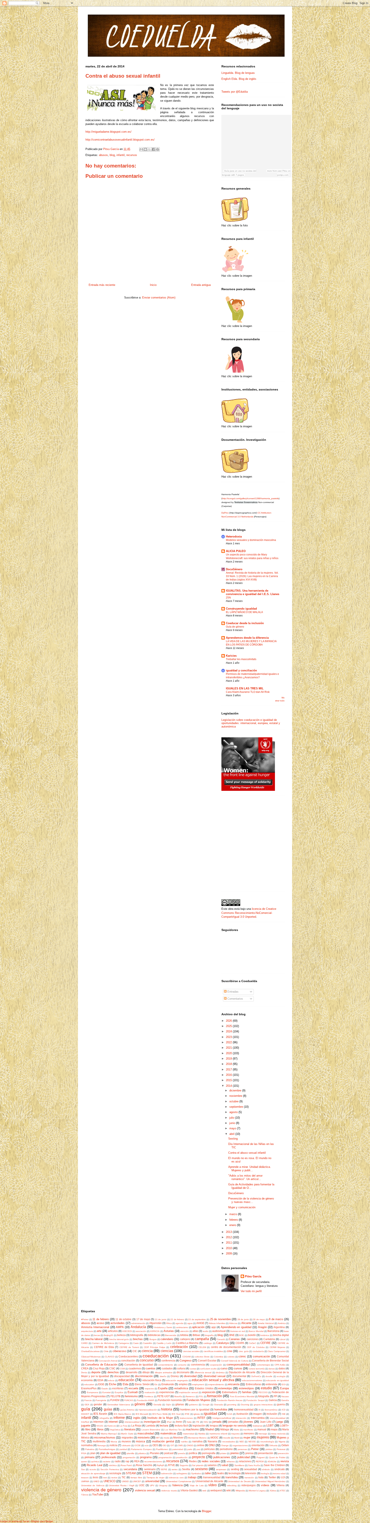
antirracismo (182, 1327)
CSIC (112, 1368)
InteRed (85, 1422)
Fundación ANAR (145, 1400)
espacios (149, 1388)
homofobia (220, 1409)
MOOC (215, 1437)
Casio (136, 1343)
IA (259, 1410)
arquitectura (87, 1331)
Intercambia (258, 1417)
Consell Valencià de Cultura (234, 1361)
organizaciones (240, 1445)
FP (275, 1396)
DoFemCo (256, 1376)
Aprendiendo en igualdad (236, 1327)
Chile (106, 1351)
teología (265, 1473)
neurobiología (267, 1441)
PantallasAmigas (107, 1449)
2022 (229, 1042)
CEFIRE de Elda (104, 1347)
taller (208, 1473)
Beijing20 (108, 1335)
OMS (180, 1445)
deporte (95, 1372)
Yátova (84, 1494)
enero (233, 1225)
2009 (229, 1253)
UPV (152, 1485)
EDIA (100, 1380)
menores (249, 1433)
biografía (209, 1335)
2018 (229, 1064)
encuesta (233, 1384)
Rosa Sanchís (144, 1465)
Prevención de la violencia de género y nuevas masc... (251, 1200)
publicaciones (221, 1457)
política (193, 1453)
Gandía (285, 1400)
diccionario (183, 1372)
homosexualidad (244, 1409)
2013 (229, 1232)
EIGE (101, 1384)
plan (92, 1453)
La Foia (123, 1426)
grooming (231, 1404)
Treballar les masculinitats (241, 659)
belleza (121, 1335)
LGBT (270, 1425)
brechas (138, 1339)
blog (112, 155)
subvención (167, 1473)
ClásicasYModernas (91, 1356)
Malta (236, 1429)
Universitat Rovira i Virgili (121, 1485)
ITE (197, 1422)
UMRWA (85, 1481)
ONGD (190, 1445)
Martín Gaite (127, 1433)
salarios (212, 1465)
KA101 (100, 1426)
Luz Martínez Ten (173, 1429)
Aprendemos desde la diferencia (247, 637)
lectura (164, 1425)
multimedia (99, 1441)
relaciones (245, 1461)
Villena (280, 1485)
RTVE (171, 1465)
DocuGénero (234, 569)
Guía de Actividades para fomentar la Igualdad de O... (251, 1186)
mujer (246, 1437)
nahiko (184, 1441)
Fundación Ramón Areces (230, 1400)
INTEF (201, 1417)
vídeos (265, 1485)
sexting (235, 1469)
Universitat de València (92, 1485)
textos (114, 1477)
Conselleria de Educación (101, 1364)
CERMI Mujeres (277, 1347)
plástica (142, 1453)
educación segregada (177, 1380)
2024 (229, 1031)
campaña (202, 1339)
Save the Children (274, 1465)
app (213, 1327)
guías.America (127, 1410)
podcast (168, 1453)
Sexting (233, 1138)
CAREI (84, 1343)
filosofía (178, 1396)
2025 (229, 1026)
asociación (141, 1331)
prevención (283, 1453)
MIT (158, 1438)
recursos (131, 155)
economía (87, 1380)
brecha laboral (94, 1339)
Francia (88, 1400)
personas (242, 1449)
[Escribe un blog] (145, 149)
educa (111, 1380)
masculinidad (145, 1433)
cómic (242, 1356)
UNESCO (109, 1481)
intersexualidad (132, 1422)
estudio (266, 1388)
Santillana (239, 1465)
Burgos (153, 1339)
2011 (229, 1242)
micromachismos (104, 1437)
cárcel (282, 1339)
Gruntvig (245, 1404)
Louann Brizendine (151, 1429)
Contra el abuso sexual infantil (247, 1152)
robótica (113, 1465)
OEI (164, 1445)
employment (198, 1384)
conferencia (168, 1360)
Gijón (168, 1404)
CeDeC (252, 1343)
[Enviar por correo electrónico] (141, 149)
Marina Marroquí (109, 1433)
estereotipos (246, 1388)
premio (234, 1453)
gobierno (193, 1404)
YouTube (97, 1494)
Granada (218, 1404)
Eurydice (119, 1392)
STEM (147, 1473)
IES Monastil (142, 1414)
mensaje (263, 1433)
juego (279, 1421)
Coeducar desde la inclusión (245, 623)
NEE (241, 1441)
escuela (133, 1388)
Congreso (185, 1360)
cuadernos (135, 1368)
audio (205, 1331)
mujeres (263, 1437)
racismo (106, 1461)
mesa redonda (278, 1433)
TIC (124, 1477)
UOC (142, 1485)
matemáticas (168, 1433)
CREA (84, 1368)
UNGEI (125, 1481)
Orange (225, 1445)
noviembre (236, 1095)
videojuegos (248, 1485)
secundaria (130, 1469)
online (200, 1445)
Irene (179, 1421)
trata (261, 1477)
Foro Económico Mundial (242, 1396)
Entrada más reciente (102, 284)
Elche (112, 1384)
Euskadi (133, 1392)
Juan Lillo (266, 1421)
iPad (169, 1422)
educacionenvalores (252, 1380)
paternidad (177, 1449)
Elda (125, 1384)
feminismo (131, 1396)
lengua (214, 1425)
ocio (147, 1445)
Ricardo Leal (94, 1465)
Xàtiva (273, 1490)
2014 (229, 1085)
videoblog (232, 1485)
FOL (201, 1396)
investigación (152, 1421)
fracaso (285, 1396)
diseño (163, 1376)
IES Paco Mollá (160, 1414)
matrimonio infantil (218, 1433)
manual (261, 1429)
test (105, 1477)
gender (98, 1404)
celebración (179, 1347)
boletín (252, 1335)
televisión (250, 1473)
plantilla (130, 1453)
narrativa (197, 1441)
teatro (220, 1473)
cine (229, 1351)
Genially (157, 1404)
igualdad (210, 1413)
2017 (229, 1069)
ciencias (167, 1351)
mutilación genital (163, 1441)
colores (230, 1356)
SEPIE (164, 1469)
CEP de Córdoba (256, 1347)
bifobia (184, 1335)
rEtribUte (272, 1461)
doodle (269, 1376)
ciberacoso (119, 1351)
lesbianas (258, 1426)
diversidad (190, 1376)
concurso (147, 1360)
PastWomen (162, 1449)
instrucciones (186, 1418)
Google (206, 1404)
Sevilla (186, 1469)
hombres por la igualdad (194, 1409)
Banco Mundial (256, 1331)
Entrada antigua (201, 284)
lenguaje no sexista (234, 1425)
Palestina (89, 1449)
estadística (181, 1388)
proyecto (198, 1457)
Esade (104, 1388)
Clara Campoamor (276, 1351)
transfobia (231, 1477)
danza (272, 1368)
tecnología (234, 1473)
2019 (229, 1058)
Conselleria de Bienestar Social (270, 1360)
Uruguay (163, 1485)
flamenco (190, 1396)
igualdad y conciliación (241, 670)
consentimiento (165, 1365)
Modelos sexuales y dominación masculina (251, 540)
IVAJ (206, 1422)
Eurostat (106, 1392)
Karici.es (111, 1426)
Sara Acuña (254, 1465)
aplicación (198, 1327)
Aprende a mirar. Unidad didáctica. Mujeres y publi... (249, 1168)
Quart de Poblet (277, 1457)
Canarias (234, 1339)
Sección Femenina (109, 1469)
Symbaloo (196, 1473)
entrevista (271, 1384)
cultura (181, 1368)
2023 (229, 1037)
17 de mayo (143, 1319)
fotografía (263, 1396)
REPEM (260, 1461)
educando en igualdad (277, 1380)
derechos (113, 1372)
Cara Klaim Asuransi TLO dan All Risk (248, 691)
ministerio (144, 1437)
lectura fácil (181, 1425)
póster (223, 1453)
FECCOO (263, 1392)
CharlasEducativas (90, 1351)
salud (224, 1465)
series (175, 1469)
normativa (87, 1445)
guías (108, 1409)
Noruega (101, 1445)
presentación (265, 1453)
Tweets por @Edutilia (234, 91)
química (95, 1461)
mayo (233, 1128)
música (140, 1441)
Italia (189, 1422)
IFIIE (187, 1414)
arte (99, 1331)
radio (118, 1461)
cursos (238, 1368)
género (139, 1404)
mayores (235, 1433)
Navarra (212, 1441)
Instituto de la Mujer (160, 1417)
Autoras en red (237, 1331)
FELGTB (115, 1396)
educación (126, 1380)
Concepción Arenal (108, 1361)
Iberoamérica (271, 1410)
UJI (283, 1477)
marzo (233, 1214)
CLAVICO (109, 1356)
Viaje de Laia (197, 1485)
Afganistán (155, 1323)
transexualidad (212, 1477)
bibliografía (136, 1335)
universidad (152, 1481)
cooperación (216, 1365)
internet (113, 1421)
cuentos (150, 1368)
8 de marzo (276, 1319)
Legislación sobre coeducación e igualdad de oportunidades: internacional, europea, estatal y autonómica (250, 723)
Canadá (221, 1339)
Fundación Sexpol (255, 1400)
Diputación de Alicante (242, 1372)
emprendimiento (216, 1384)
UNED (96, 1481)
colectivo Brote (202, 1356)
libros (100, 1429)
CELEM (202, 1347)
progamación (129, 1457)
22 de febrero (177, 1319)
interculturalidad (277, 1418)
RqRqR (160, 1465)
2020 (229, 1053)
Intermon (98, 1421)
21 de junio (160, 1319)
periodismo (226, 1449)
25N (228, 597)
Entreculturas (253, 1384)
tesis (95, 1477)
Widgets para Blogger (42, 1521)
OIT (172, 1445)
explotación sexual (188, 1392)
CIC (135, 1351)
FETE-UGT (163, 1396)
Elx (155, 1384)
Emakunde (167, 1384)
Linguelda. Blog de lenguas (238, 72)
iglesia (197, 1414)
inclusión (272, 1413)
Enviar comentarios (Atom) (158, 297)
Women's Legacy (257, 1490)
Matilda (201, 1433)
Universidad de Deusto (239, 1481)
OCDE (137, 1445)
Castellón (147, 1343)
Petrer (255, 1449)
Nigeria (282, 1441)
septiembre (236, 1106)
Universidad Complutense (178, 1481)
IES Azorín (100, 1413)
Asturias (169, 1331)
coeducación (156, 1355)
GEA (87, 1404)
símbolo (266, 1469)
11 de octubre (123, 1319)
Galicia (273, 1400)
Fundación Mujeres (198, 1400)
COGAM (186, 1356)
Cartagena (123, 1343)
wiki (228, 1490)
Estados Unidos (204, 1388)
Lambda (150, 1425)
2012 (229, 1237)
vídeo (212, 1485)
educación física (151, 1380)
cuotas (192, 1368)
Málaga (224, 1429)
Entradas (233, 991)
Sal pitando (197, 1465)
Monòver (178, 1437)
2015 (229, 1080)
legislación (198, 1425)
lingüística (115, 1429)
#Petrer (84, 1319)
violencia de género (101, 1489)
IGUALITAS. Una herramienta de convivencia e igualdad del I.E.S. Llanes (252, 592)
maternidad (188, 1433)
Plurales (155, 1453)
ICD (283, 1410)
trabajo (192, 1477)
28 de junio (243, 1319)
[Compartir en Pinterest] (157, 149)
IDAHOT (85, 1414)
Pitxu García (253, 1276)
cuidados (167, 1368)
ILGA (229, 1414)
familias (247, 1392)
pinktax (269, 1449)
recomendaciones (153, 1461)
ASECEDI (127, 1331)
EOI (284, 1384)
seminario (150, 1469)
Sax (83, 1469)
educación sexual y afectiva (213, 1380)
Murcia (114, 1441)
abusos (103, 155)
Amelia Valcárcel (266, 1323)
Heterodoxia (234, 536)
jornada (216, 1421)
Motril (236, 1438)
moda (166, 1438)
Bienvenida (170, 1335)
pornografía (208, 1453)
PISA (83, 1453)
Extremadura (229, 1392)
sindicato (279, 1469)
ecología (281, 1376)
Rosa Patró (126, 1465)
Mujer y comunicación (241, 1207)
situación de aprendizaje (93, 1473)
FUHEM (114, 1400)
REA (137, 1461)
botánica (264, 1335)
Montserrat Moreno (197, 1438)
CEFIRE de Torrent (129, 1347)
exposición (208, 1392)
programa (146, 1457)
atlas (195, 1331)
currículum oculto (208, 1368)
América (282, 1323)
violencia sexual (145, 1490)
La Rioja (136, 1425)
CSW (122, 1368)
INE (284, 1414)
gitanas (179, 1404)
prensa (249, 1453)
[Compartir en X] (149, 149)
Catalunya (222, 1343)
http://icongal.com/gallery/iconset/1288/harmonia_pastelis (250, 498)
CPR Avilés (280, 1365)
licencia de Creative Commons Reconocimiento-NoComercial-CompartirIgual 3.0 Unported (248, 912)
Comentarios (235, 998)
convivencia (198, 1364)
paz (198, 1449)
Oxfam (285, 1445)
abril (232, 1134)
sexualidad (250, 1469)
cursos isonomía (257, 1368)
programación (165, 1457)
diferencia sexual (202, 1372)
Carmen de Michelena (103, 1343)
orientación (258, 1445)
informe (119, 1417)
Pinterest (281, 1449)
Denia (84, 1372)
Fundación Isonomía (170, 1400)
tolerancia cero (176, 1477)
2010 (229, 1248)
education (89, 1384)
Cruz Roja (99, 1368)
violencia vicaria (169, 1490)
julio (232, 1117)
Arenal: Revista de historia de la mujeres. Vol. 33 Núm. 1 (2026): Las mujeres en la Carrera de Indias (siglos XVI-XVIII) (252, 576)
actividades (117, 1323)
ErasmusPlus (89, 1388)
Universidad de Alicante (209, 1481)
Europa (284, 1388)
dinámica (220, 1372)
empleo (183, 1384)
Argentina (279, 1327)
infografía (104, 1418)
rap (127, 1461)
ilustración (242, 1413)
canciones (253, 1339)
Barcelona (273, 1331)
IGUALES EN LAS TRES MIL (245, 688)
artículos (113, 1331)
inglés (136, 1417)
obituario (126, 1445)
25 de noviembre (220, 1319)
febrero (234, 1219)
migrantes (127, 1437)
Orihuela (273, 1445)
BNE (232, 1335)
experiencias (166, 1392)
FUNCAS (128, 1400)
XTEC (283, 1490)
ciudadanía (258, 1351)
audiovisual (219, 1331)
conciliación (128, 1360)
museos (126, 1441)
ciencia (147, 1351)
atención (184, 1331)
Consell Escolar (207, 1360)
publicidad (243, 1457)
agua (189, 1323)
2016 (229, 1074)
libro (87, 1429)
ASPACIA (155, 1331)
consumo (182, 1365)
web (204, 1490)
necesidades (228, 1441)
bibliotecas (154, 1335)
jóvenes (248, 1421)
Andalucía (138, 1327)
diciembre (235, 1090)
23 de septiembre (197, 1319)
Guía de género (235, 626)
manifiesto (248, 1429)
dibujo (146, 1372)
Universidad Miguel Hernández (270, 1481)
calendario (167, 1339)
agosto (234, 1112)
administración (138, 1323)
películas (209, 1449)
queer (84, 1461)
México (85, 1437)
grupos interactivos (263, 1404)
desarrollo (131, 1372)
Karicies (231, 655)
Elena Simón (142, 1384)
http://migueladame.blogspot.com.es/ (108, 131)
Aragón (262, 1327)
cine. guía (244, 1351)
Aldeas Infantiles (217, 1323)
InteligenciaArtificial (221, 1418)
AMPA (120, 1327)
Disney (175, 1376)
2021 (229, 1047)
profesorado (108, 1457)
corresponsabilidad (238, 1364)
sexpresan (221, 1469)
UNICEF (137, 1481)
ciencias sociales (191, 1351)
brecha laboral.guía (119, 1339)
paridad (123, 1449)
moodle (226, 1438)
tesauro (85, 1477)
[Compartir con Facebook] (153, 149)
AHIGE (200, 1323)
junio (232, 1123)
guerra (281, 1404)
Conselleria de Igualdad (138, 1364)
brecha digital (281, 1335)
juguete (85, 1425)
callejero (185, 1339)
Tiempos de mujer (155, 1477)
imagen (257, 1413)
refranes (231, 1461)
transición (249, 1477)
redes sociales (211, 1461)
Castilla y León (164, 1343)
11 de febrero (100, 1319)
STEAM (131, 1473)
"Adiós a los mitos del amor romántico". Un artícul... (245, 1177)
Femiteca (148, 1396)
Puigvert (261, 1457)
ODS (155, 1445)
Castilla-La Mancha (187, 1343)
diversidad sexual (214, 1376)
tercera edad (279, 1473)
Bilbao (196, 1335)
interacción (241, 1418)
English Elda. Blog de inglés (238, 78)
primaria (89, 1457)
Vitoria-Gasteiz (189, 1490)
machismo (192, 1429)
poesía (181, 1453)
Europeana (92, 1392)
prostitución (182, 1457)
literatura (129, 1429)
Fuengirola (101, 1400)
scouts (93, 1469)
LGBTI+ (284, 1425)
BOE (241, 1335)
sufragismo (181, 1473)
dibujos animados (163, 1372)
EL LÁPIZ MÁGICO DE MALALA (244, 612)
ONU (212, 1445)
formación (214, 1396)
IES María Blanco (122, 1414)
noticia (113, 1445)
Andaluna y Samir (163, 1327)
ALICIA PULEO (236, 551)
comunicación (261, 1356)
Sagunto (184, 1465)
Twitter (272, 1477)
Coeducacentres (128, 1356)
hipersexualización (148, 1410)
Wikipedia (240, 1490)
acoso (100, 1323)
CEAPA (240, 1343)
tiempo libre (136, 1477)
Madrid (209, 1429)
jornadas (233, 1421)
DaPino (225, 513)
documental (239, 1376)
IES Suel (176, 1414)
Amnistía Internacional (95, 1327)
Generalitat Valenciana (118, 1404)
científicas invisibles (213, 1351)
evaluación (150, 1392)
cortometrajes (263, 1365)
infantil (120, 155)
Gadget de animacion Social (14, 1521)
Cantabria (269, 1339)
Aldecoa (233, 1323)
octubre (234, 1101)
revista (284, 1461)
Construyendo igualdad (241, 608)
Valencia (177, 1485)
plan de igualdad (110, 1453)
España (162, 1388)
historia (166, 1409)
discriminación (144, 1376)
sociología (115, 1473)
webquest (216, 1490)
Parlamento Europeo (141, 1449)
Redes (193, 1461)
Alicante (246, 1323)
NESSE (252, 1441)
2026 (229, 1020)
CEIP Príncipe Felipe (155, 1347)
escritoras (118, 1388)
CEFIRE (265, 1343)
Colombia (218, 1356)
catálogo (207, 1343)
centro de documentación (226, 1347)
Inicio (153, 284)
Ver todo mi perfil (251, 1291)
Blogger (206, 1511)
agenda (179, 1323)
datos (282, 1368)
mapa (274, 1429)
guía (85, 1408)
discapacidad (122, 1376)
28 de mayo (259, 1319)
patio (189, 1449)
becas (97, 1335)
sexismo (201, 1469)
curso (224, 1368)
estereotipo (225, 1388)
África (169, 1323)
